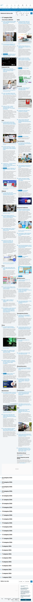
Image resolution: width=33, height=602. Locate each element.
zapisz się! (20, 455)
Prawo (15, 7)
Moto (21, 7)
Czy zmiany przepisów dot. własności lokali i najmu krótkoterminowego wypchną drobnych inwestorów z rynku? (9, 429)
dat (22, 276)
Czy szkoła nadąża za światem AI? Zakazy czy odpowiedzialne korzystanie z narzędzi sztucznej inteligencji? (9, 216)
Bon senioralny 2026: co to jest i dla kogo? (23, 163)
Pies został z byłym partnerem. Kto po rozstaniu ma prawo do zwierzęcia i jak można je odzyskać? (9, 287)
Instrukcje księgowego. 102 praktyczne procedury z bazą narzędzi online (9, 169)
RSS (8, 599)
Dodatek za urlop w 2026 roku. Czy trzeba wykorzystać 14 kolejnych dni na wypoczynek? (24, 47)
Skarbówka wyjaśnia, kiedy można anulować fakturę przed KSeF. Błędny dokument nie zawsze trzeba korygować (9, 123)
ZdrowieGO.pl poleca (21, 366)
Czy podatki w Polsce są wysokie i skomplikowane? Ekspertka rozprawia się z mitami (9, 55)
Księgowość (2, 7)
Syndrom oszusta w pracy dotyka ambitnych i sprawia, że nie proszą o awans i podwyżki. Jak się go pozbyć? (24, 59)
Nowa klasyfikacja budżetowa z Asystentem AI (24, 205)
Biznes (8, 7)
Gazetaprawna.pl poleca (22, 313)
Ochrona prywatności (8, 598)
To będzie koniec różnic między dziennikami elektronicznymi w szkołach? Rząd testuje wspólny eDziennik (9, 193)
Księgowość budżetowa (22, 207)
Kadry (5, 7)
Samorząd (19, 86)
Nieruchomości (25, 7)
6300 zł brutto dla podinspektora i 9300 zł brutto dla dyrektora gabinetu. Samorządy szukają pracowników (25, 246)
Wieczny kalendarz (25, 136)
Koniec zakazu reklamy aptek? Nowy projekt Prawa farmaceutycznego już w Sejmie (15, 9)
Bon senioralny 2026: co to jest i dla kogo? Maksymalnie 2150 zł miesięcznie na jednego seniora (24, 143)
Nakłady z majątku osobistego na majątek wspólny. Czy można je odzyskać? (8, 300)
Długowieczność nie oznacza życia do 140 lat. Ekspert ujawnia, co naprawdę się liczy (24, 368)
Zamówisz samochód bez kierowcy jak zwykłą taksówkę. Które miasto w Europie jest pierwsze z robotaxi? (25, 435)
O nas (2, 598)
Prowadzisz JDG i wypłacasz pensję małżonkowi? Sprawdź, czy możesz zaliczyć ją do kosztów (9, 351)
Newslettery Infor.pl (21, 453)
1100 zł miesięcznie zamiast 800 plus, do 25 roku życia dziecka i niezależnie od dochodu (24, 166)
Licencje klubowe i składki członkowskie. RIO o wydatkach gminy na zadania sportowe (24, 234)
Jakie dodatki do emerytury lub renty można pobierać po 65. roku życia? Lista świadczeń (24, 405)
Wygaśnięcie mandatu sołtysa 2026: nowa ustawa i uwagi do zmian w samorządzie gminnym (24, 88)
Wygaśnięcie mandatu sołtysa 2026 (22, 108)
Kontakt (12, 599)
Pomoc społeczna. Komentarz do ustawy (23, 274)
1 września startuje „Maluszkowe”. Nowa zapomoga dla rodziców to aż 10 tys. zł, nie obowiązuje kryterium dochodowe (24, 328)
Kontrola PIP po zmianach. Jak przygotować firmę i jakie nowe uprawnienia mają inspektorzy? (8, 241)
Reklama (16, 599)
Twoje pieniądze (18, 7)
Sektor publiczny (11, 7)
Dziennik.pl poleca (21, 338)
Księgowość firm (5, 67)
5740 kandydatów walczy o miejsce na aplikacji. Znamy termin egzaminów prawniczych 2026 (9, 229)
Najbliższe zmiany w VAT (6, 388)
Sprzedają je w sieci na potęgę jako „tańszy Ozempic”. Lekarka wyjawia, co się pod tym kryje (24, 316)
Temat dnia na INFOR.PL (7, 19)
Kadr (18, 19)
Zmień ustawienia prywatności (17, 598)
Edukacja (29, 7)
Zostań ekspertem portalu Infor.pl (23, 458)
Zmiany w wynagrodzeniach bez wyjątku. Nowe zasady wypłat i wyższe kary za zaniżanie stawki (9, 22)
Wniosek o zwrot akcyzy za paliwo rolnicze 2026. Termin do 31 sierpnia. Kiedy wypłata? (24, 179)
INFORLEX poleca (21, 278)
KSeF (32, 7)
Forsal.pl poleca (20, 390)
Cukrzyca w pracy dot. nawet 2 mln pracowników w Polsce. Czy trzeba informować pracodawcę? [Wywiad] (24, 22)
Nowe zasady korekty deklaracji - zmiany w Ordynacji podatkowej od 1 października (24, 302)
